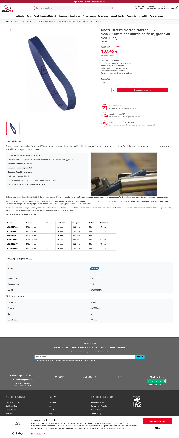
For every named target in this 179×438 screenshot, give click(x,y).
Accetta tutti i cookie (157, 421)
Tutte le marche (156, 16)
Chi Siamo (52, 402)
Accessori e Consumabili (137, 16)
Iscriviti (140, 357)
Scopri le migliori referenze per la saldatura (89, 1)
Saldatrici (20, 16)
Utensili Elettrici (117, 16)
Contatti (52, 410)
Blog (50, 414)
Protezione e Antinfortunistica (95, 16)
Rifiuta (157, 428)
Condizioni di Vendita (99, 406)
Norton (104, 41)
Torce (29, 16)
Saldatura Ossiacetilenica (69, 16)
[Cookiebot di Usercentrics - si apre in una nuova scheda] (17, 434)
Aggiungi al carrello (142, 90)
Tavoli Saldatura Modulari (45, 16)
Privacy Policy (96, 410)
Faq (50, 406)
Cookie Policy (96, 414)
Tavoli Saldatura (12, 402)
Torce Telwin (11, 410)
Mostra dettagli (36, 434)
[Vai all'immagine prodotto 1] (12, 128)
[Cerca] (110, 8)
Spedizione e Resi (97, 402)
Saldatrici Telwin (12, 406)
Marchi (9, 414)
